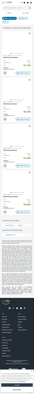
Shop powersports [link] (6, 332)
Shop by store (12, 18)
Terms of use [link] (16, 363)
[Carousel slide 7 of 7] (23, 54)
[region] (17, 381)
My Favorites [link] (28, 3)
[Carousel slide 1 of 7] (11, 54)
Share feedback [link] (6, 356)
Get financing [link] (5, 327)
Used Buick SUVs (10, 235)
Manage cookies (17, 389)
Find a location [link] (22, 316)
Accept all (17, 385)
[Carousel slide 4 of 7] (17, 54)
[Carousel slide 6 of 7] (21, 54)
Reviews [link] (20, 322)
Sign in (31, 3)
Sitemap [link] (4, 353)
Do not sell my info (24, 363)
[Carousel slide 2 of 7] (13, 54)
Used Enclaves (9, 225)
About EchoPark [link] (22, 319)
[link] (8, 2)
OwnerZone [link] (5, 342)
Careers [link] (20, 327)
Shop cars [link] (4, 316)
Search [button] (30, 8)
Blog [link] (19, 324)
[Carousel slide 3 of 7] (15, 54)
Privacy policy (22, 381)
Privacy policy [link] (8, 363)
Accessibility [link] (5, 348)
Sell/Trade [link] (4, 319)
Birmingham (22, 18)
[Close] (32, 371)
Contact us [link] (5, 345)
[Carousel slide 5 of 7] (19, 54)
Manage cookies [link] (6, 350)
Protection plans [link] (6, 324)
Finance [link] (4, 322)
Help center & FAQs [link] (7, 340)
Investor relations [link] (22, 330)
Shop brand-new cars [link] (7, 330)
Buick (4, 22)
